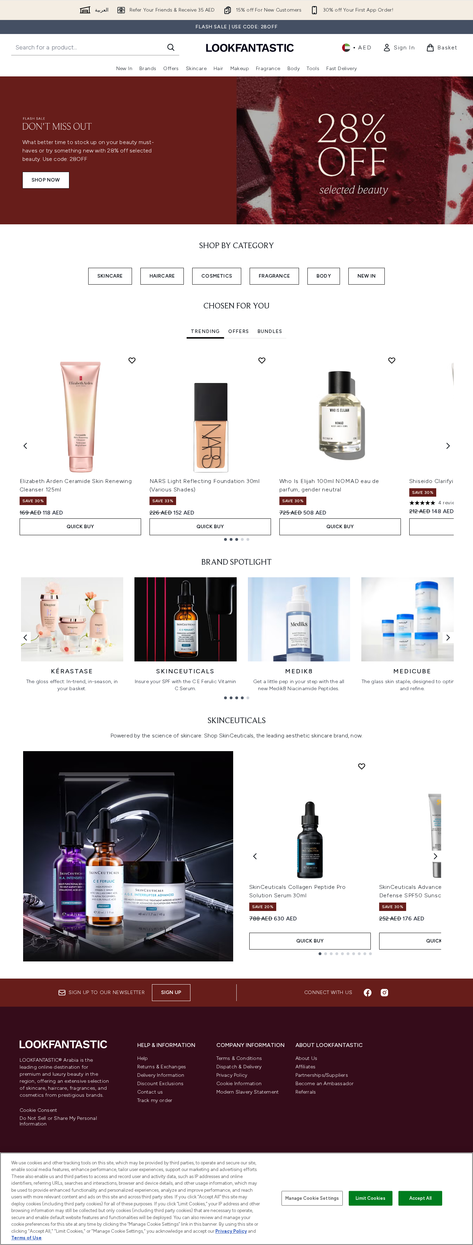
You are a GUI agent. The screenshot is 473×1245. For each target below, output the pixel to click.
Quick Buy (80, 527)
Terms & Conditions (239, 1058)
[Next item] (448, 445)
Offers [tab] (238, 331)
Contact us (150, 1092)
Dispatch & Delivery (239, 1067)
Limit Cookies (370, 1198)
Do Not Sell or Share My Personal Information (58, 1121)
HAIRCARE (162, 276)
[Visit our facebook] (367, 992)
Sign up (171, 992)
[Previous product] (254, 856)
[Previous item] (25, 445)
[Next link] (448, 637)
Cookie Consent (38, 1110)
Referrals (305, 1092)
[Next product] (435, 856)
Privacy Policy (232, 1075)
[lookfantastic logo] (250, 47)
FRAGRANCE (274, 276)
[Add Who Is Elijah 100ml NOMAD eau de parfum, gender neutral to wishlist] (391, 360)
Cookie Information (239, 1084)
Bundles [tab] (269, 331)
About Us (306, 1058)
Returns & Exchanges (161, 1067)
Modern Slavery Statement (247, 1092)
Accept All (420, 1198)
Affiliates (305, 1067)
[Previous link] (25, 637)
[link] (398, 48)
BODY (324, 276)
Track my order (155, 1100)
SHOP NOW (46, 180)
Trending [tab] (205, 331)
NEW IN (366, 276)
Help (142, 1058)
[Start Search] (171, 47)
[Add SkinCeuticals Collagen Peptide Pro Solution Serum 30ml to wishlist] (361, 766)
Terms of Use (26, 1237)
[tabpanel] (237, 446)
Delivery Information (161, 1075)
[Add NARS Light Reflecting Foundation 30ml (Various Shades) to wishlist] (261, 360)
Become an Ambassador (324, 1084)
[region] (236, 1198)
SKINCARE (110, 276)
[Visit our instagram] (384, 992)
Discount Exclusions (160, 1084)
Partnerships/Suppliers (321, 1075)
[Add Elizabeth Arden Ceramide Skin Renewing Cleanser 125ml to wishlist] (132, 360)
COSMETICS (216, 276)
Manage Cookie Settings (312, 1198)
